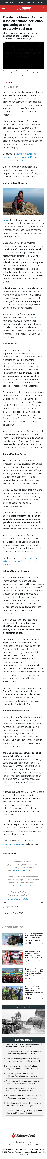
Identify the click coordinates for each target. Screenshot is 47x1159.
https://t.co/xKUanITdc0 (23, 870)
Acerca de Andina (20, 1149)
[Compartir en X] (42, 943)
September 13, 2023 (18, 898)
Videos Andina (12, 927)
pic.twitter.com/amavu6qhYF (20, 886)
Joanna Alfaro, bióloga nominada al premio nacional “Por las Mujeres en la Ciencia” (20, 157)
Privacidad (41, 1149)
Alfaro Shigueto (30, 317)
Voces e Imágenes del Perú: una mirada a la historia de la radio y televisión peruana (34, 937)
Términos (32, 1149)
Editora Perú (8, 1149)
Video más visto (23, 1007)
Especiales (30, 2)
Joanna (6, 220)
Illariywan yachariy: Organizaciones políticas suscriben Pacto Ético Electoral (33, 954)
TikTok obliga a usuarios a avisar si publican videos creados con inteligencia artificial (21, 561)
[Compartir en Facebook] (40, 943)
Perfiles (20, 2)
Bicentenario (9, 2)
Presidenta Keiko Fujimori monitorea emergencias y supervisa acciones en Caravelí (34, 991)
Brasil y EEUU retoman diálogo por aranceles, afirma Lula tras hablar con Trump (34, 972)
